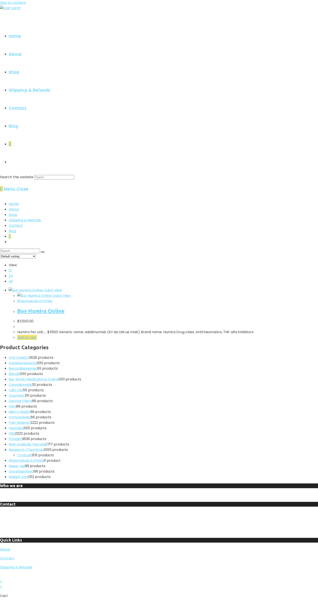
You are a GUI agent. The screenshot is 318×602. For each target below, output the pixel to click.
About (14, 209)
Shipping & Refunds (25, 220)
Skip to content (13, 2)
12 (10, 270)
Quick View (52, 290)
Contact (16, 225)
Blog (12, 230)
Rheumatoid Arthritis (34, 301)
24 (11, 275)
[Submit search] (42, 252)
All (11, 281)
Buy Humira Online (40, 311)
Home (14, 203)
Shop (13, 214)
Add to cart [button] (27, 337)
